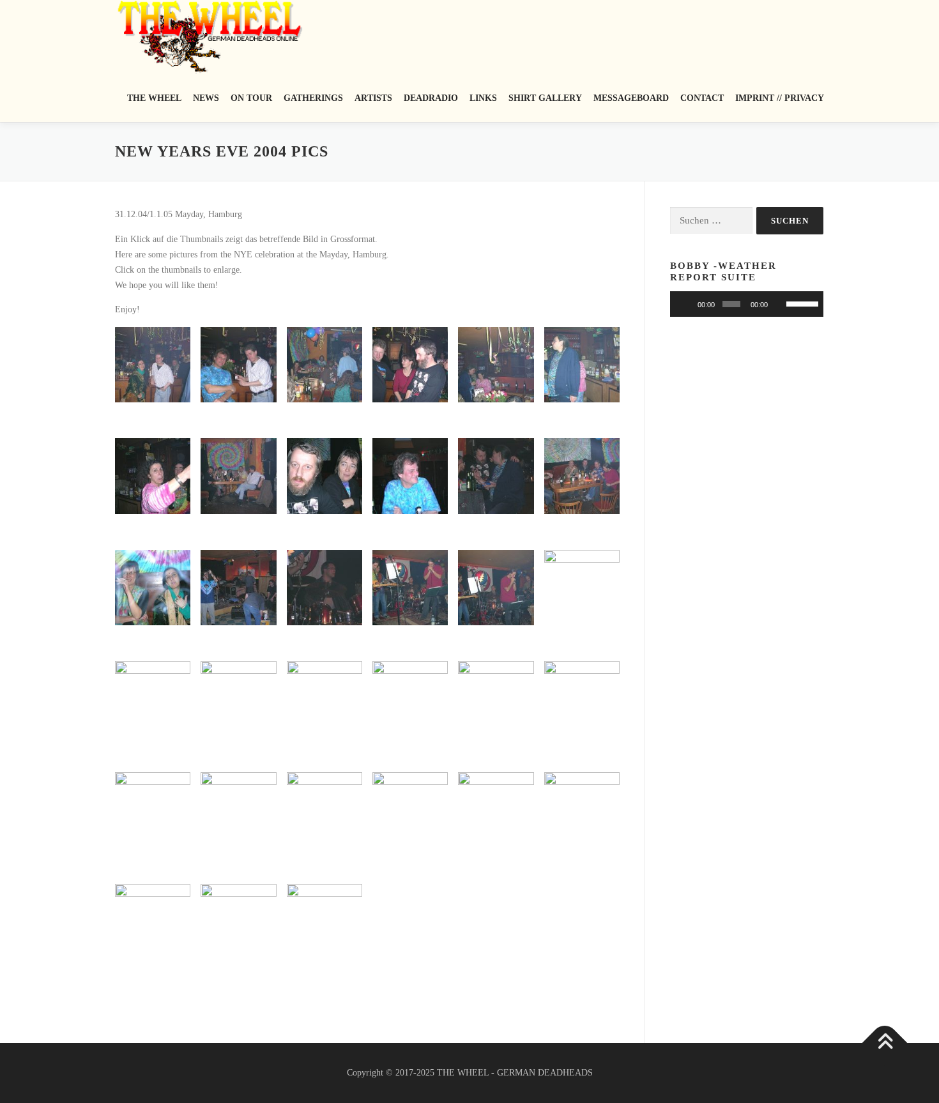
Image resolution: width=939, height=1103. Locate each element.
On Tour (251, 98)
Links (483, 98)
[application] (746, 304)
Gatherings (313, 98)
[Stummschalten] (779, 304)
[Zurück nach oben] (885, 1043)
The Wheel (154, 98)
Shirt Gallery (545, 98)
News (206, 98)
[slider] (731, 304)
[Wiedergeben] (686, 304)
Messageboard (631, 98)
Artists (373, 98)
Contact (702, 98)
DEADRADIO (431, 98)
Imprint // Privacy (779, 98)
